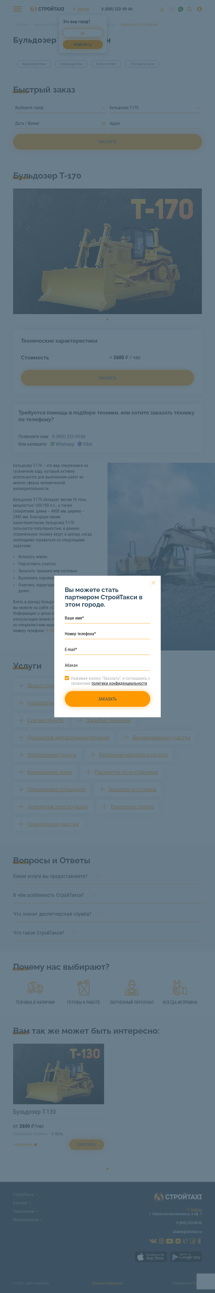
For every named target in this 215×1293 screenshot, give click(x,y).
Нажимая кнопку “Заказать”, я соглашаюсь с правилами (110, 681)
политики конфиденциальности (119, 683)
